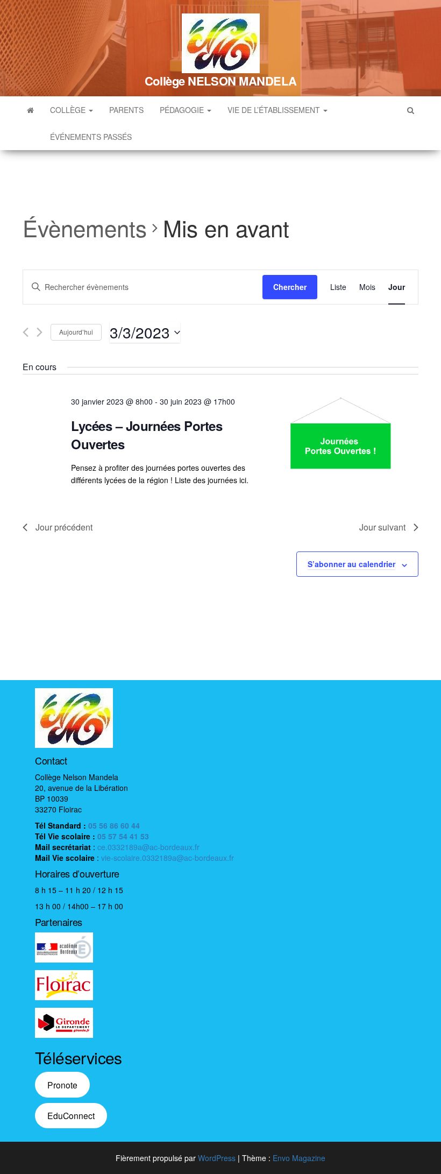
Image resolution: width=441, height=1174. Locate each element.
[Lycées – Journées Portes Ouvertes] (340, 433)
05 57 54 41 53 (123, 836)
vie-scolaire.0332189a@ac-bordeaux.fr (167, 857)
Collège (69, 109)
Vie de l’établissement (274, 109)
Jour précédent (64, 527)
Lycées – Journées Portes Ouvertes (146, 434)
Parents (126, 109)
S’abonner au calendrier (351, 563)
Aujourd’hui (76, 331)
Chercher (290, 286)
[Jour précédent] (26, 332)
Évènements (85, 228)
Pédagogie (183, 109)
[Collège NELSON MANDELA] (30, 109)
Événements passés (91, 136)
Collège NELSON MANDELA (220, 80)
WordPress (217, 1157)
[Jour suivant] (39, 332)
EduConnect (71, 1115)
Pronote (62, 1085)
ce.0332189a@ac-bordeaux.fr (148, 846)
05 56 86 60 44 (114, 825)
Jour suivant (382, 527)
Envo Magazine (299, 1157)
